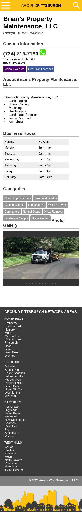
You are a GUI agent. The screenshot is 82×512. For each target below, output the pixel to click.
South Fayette (14, 469)
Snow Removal (53, 211)
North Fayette (13, 460)
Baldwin (10, 366)
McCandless (13, 336)
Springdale (11, 432)
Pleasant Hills (13, 382)
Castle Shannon (15, 373)
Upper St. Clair (14, 389)
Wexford (10, 355)
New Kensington (15, 419)
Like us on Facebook (40, 69)
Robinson (11, 463)
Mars (8, 332)
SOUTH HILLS (13, 362)
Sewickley (11, 466)
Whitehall (10, 395)
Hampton (10, 329)
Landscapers (36, 204)
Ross (8, 345)
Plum (8, 429)
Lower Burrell (13, 413)
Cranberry (11, 323)
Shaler (9, 349)
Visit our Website (14, 69)
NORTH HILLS (13, 318)
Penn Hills (11, 426)
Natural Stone (31, 211)
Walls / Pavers (57, 204)
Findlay (9, 450)
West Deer (11, 352)
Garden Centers (14, 204)
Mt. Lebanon (13, 379)
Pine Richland (13, 339)
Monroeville (12, 416)
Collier (9, 447)
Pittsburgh (11, 342)
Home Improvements (18, 198)
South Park (12, 386)
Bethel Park (12, 369)
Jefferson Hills (14, 376)
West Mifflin (12, 392)
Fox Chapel (12, 406)
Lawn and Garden (46, 198)
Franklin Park (13, 326)
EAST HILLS (12, 402)
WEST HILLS (13, 442)
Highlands (11, 410)
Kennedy (10, 453)
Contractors (12, 211)
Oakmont (10, 423)
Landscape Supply (16, 218)
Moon (8, 456)
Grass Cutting (40, 218)
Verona (9, 436)
